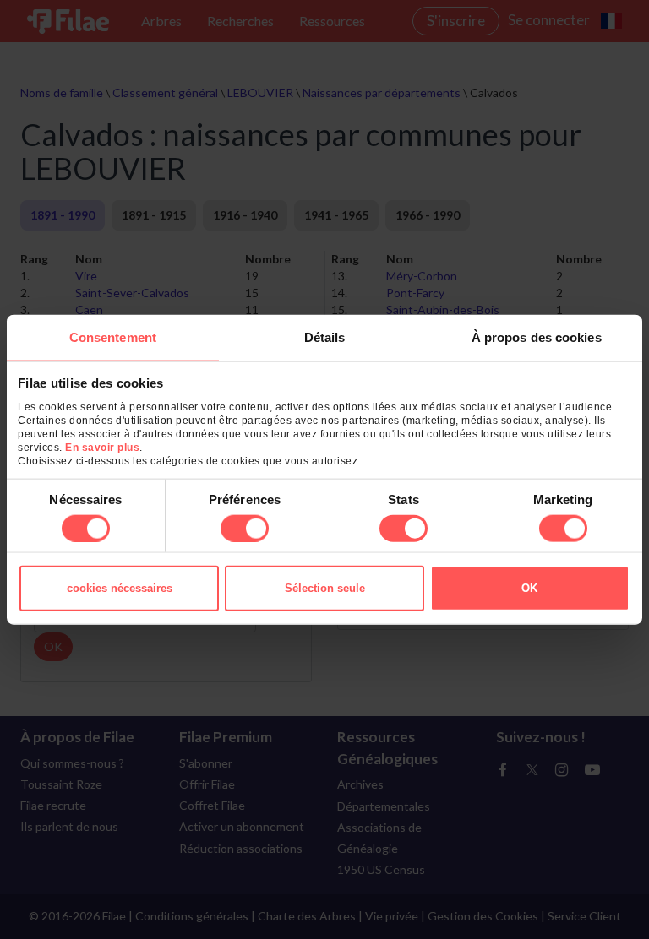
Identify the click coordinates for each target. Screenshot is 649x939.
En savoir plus (102, 447)
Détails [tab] (325, 337)
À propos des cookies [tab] (537, 337)
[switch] (245, 527)
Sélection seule (325, 587)
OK (529, 587)
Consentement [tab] (112, 337)
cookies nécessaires (119, 587)
